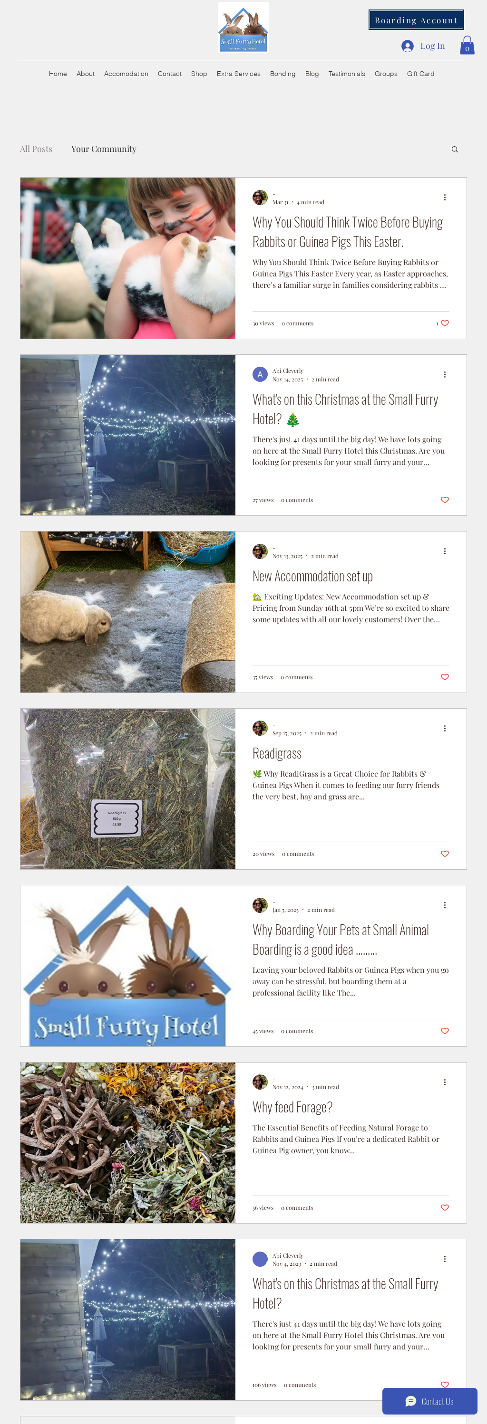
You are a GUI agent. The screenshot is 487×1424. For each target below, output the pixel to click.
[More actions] (448, 197)
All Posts (36, 148)
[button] (467, 45)
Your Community (103, 148)
